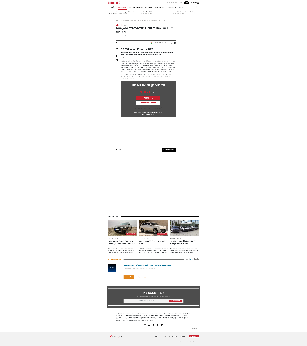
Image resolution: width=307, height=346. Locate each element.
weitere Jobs (129, 277)
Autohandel (132, 20)
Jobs (181, 3)
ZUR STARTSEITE (168, 150)
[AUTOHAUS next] (122, 25)
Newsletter (170, 3)
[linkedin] (157, 324)
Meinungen (148, 7)
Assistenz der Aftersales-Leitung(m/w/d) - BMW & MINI (147, 265)
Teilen (120, 43)
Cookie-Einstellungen (194, 341)
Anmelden (148, 98)
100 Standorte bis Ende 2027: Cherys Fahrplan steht (183, 242)
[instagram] (149, 324)
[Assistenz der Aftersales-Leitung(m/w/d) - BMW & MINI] (112, 268)
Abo (187, 3)
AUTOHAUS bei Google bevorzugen (163, 43)
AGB (180, 341)
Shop (176, 3)
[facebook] (145, 324)
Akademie (171, 7)
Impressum (174, 341)
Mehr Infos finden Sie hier (148, 114)
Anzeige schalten (143, 277)
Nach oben (194, 328)
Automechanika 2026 (136, 7)
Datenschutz (185, 341)
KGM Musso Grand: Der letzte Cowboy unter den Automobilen (121, 242)
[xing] (153, 324)
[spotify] (162, 324)
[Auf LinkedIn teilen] (117, 56)
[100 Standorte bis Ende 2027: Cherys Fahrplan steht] (184, 228)
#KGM (116, 238)
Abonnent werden (148, 103)
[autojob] (192, 259)
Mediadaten (173, 336)
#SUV (147, 238)
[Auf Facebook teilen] (117, 48)
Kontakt (183, 336)
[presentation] (198, 13)
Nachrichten (122, 7)
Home (117, 20)
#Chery (179, 238)
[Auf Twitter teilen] (117, 52)
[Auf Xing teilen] (117, 59)
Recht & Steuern (159, 7)
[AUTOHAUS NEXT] (148, 92)
